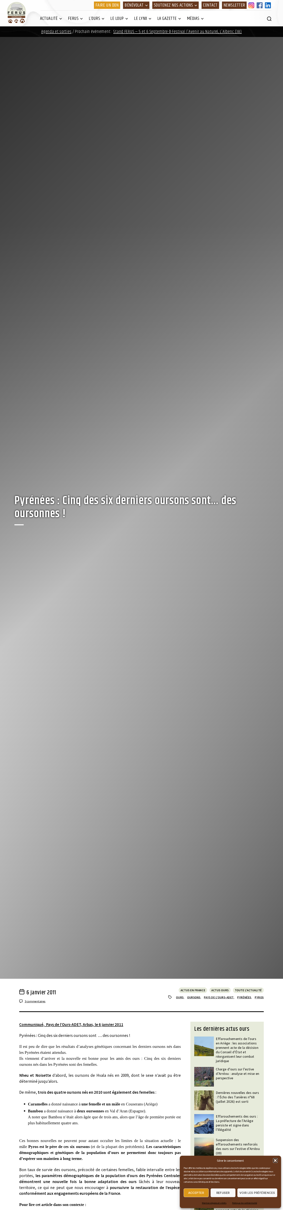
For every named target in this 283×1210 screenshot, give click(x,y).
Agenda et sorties (56, 31)
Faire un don (107, 5)
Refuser (223, 1193)
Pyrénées (244, 997)
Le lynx (140, 18)
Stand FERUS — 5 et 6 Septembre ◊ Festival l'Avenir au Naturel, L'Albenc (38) (177, 31)
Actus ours (220, 990)
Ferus (73, 18)
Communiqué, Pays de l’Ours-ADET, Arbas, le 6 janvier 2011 (71, 1024)
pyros (259, 997)
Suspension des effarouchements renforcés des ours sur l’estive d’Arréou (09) (238, 1146)
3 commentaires (35, 1001)
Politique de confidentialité (244, 1203)
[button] (275, 1160)
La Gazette (167, 18)
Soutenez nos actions (173, 5)
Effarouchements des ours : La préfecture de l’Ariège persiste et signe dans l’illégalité (237, 1123)
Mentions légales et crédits (214, 1203)
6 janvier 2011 (41, 992)
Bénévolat (134, 5)
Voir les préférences (257, 1193)
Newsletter (234, 5)
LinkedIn (268, 5)
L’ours (94, 18)
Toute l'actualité (248, 990)
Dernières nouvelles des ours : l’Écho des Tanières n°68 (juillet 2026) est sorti (237, 1097)
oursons (193, 997)
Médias (193, 18)
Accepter (196, 1193)
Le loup (117, 18)
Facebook (260, 5)
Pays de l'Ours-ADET (219, 997)
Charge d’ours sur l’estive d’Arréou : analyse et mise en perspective (237, 1073)
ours (179, 997)
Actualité (49, 18)
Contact (210, 5)
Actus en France (193, 990)
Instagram (252, 5)
